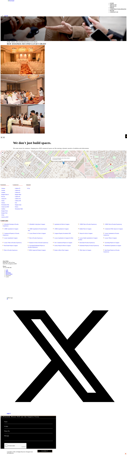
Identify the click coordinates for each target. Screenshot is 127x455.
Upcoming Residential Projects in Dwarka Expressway (36, 246)
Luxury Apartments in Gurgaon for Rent (63, 238)
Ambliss (3, 208)
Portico (16, 206)
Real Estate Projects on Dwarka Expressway (111, 250)
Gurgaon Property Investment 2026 (62, 233)
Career (7, 276)
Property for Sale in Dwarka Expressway (38, 242)
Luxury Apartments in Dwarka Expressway (111, 234)
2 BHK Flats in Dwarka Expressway (112, 224)
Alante (2, 200)
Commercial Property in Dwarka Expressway (11, 234)
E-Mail (6, 426)
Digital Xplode (17, 453)
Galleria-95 (17, 196)
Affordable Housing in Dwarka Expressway (11, 224)
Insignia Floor (4, 211)
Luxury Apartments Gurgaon (10, 238)
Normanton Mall (19, 208)
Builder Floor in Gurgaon (84, 228)
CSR (7, 270)
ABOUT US (113, 4)
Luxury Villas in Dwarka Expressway (12, 242)
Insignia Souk (18, 204)
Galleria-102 (18, 198)
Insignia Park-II (5, 194)
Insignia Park (4, 213)
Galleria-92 (17, 190)
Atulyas (3, 202)
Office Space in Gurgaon (84, 250)
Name (5, 421)
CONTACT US (114, 12)
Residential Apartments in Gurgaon (112, 245)
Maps (7, 271)
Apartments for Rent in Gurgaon (61, 224)
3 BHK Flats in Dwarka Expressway (87, 224)
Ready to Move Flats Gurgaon (60, 250)
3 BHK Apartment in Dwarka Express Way (37, 229)
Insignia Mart (18, 194)
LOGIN (6, 15)
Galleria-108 (18, 200)
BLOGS (112, 10)
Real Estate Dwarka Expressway (86, 242)
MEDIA (112, 7)
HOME (112, 3)
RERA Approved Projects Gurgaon (37, 250)
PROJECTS (113, 6)
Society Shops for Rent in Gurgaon (62, 245)
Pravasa (3, 196)
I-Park (2, 215)
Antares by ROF (5, 206)
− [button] (2, 155)
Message (6, 435)
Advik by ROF (4, 217)
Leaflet (109, 177)
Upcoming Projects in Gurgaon (111, 242)
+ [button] (2, 152)
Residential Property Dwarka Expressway (88, 245)
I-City (28, 188)
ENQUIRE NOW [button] (5, 449)
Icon (16, 202)
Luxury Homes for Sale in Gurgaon (37, 233)
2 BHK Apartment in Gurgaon (10, 228)
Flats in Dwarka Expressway (35, 238)
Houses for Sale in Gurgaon (85, 233)
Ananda (3, 190)
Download (8, 275)
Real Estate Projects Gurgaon (10, 245)
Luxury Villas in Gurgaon (110, 238)
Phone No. (7, 431)
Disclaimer (8, 272)
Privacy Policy (9, 274)
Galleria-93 (17, 192)
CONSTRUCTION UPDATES (118, 9)
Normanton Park (5, 204)
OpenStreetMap (119, 177)
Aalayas (3, 188)
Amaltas (3, 192)
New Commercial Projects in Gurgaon (62, 242)
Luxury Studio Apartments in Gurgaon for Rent (87, 238)
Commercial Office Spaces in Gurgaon (113, 228)
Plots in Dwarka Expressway (10, 250)
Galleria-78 (17, 188)
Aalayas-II (3, 198)
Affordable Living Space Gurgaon (36, 224)
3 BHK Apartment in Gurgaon (61, 228)
